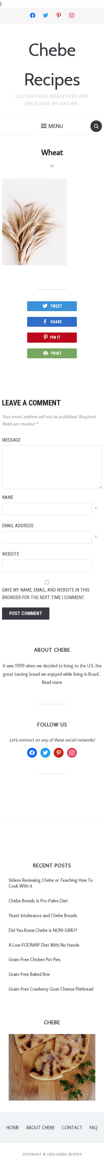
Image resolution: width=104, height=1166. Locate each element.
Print (56, 353)
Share (56, 321)
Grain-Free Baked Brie (29, 974)
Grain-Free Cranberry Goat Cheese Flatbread (51, 989)
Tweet (56, 306)
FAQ (94, 1127)
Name (7, 497)
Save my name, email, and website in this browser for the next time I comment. (46, 593)
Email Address (18, 525)
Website (10, 554)
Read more (52, 682)
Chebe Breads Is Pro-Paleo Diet (38, 901)
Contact (72, 1127)
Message (11, 440)
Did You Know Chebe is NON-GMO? (43, 930)
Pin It (55, 337)
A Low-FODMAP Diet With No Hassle (44, 945)
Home (12, 1127)
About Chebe (40, 1127)
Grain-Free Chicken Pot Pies (35, 959)
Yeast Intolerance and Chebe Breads (43, 915)
